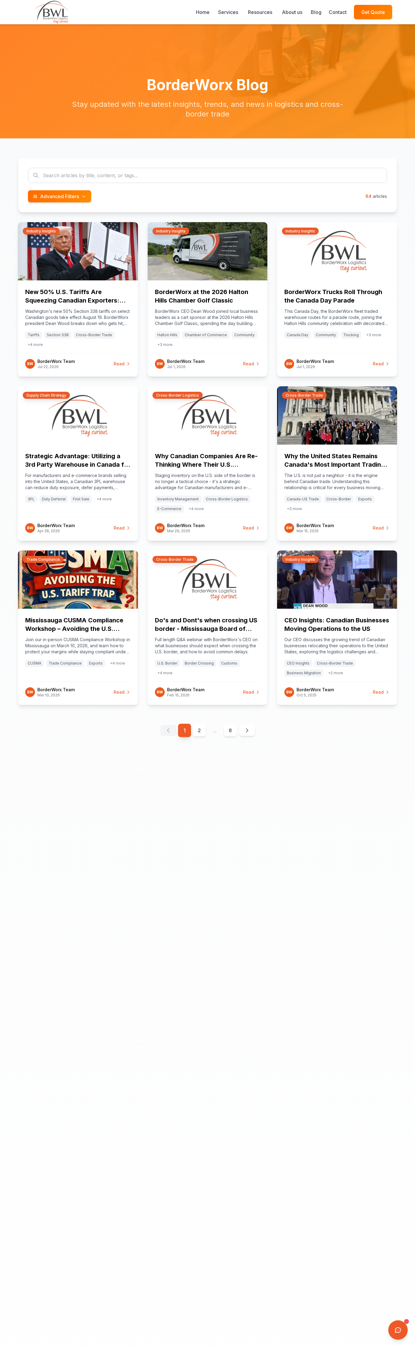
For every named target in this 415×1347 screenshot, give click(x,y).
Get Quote (373, 12)
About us (292, 12)
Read (119, 363)
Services (228, 12)
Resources (260, 12)
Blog (316, 12)
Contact (338, 12)
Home (203, 12)
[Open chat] (398, 1330)
